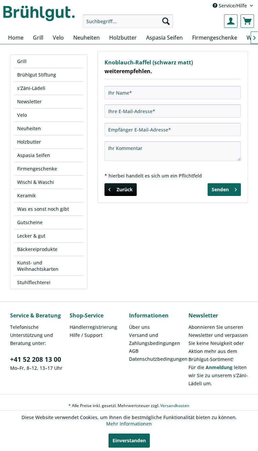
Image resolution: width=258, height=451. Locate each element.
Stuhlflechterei (33, 282)
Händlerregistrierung (93, 327)
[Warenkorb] (247, 21)
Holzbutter (29, 142)
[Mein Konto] (231, 21)
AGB (133, 351)
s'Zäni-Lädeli (31, 88)
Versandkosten (174, 405)
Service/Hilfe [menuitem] (232, 5)
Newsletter (29, 101)
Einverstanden (129, 440)
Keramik (26, 195)
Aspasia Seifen (33, 155)
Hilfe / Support (86, 335)
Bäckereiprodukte (37, 249)
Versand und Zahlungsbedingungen (154, 339)
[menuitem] (128, 21)
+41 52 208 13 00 (35, 359)
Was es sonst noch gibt (43, 209)
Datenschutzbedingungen (157, 359)
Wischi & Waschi (35, 182)
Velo (22, 115)
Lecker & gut (31, 236)
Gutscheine (30, 222)
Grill (22, 61)
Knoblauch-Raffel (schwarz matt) (148, 62)
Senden (220, 189)
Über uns (139, 327)
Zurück (125, 189)
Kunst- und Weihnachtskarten (37, 265)
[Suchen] (166, 21)
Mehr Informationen (129, 423)
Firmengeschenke (37, 168)
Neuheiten (29, 128)
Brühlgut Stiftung (36, 74)
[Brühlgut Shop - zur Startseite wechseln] (39, 14)
